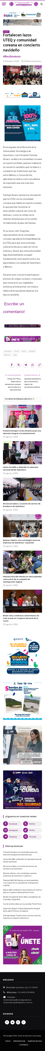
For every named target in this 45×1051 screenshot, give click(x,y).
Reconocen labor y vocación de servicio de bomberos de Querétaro (21, 505)
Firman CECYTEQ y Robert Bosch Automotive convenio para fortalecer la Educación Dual (13, 384)
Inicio (7, 1041)
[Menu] (4, 4)
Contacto (24, 1045)
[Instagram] (18, 1022)
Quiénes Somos (35, 1041)
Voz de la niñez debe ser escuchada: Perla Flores (22, 904)
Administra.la (19, 1041)
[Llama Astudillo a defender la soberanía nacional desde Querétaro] (22, 452)
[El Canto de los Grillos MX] (23, 4)
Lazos (24, 351)
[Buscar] (41, 4)
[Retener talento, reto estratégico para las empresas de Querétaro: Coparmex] (22, 525)
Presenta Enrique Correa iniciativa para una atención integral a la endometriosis (22, 432)
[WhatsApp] (23, 1022)
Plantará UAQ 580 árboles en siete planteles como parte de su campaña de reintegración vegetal (22, 579)
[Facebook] (7, 1022)
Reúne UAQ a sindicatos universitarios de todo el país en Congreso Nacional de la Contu (21, 618)
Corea (16, 351)
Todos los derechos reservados (29, 1036)
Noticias (7, 355)
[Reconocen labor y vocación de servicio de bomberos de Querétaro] (22, 489)
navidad (32, 351)
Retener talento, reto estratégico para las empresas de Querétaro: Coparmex (21, 542)
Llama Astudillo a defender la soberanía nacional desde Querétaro (20, 469)
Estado (6, 31)
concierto (7, 351)
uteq (15, 355)
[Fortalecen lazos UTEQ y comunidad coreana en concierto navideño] (22, 75)
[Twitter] (12, 1022)
